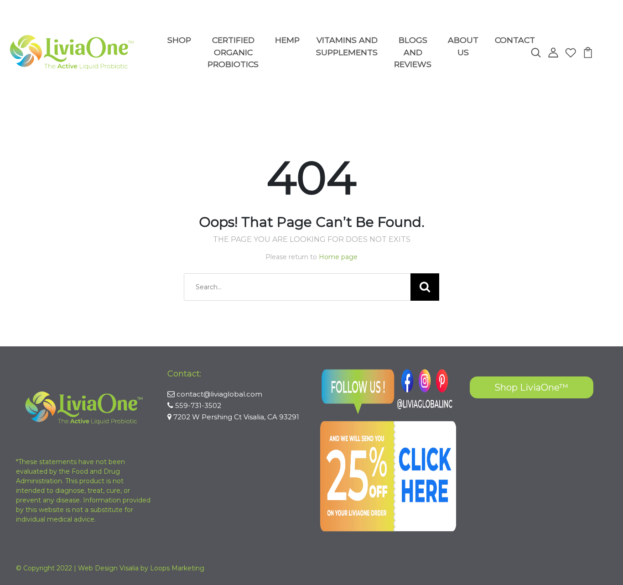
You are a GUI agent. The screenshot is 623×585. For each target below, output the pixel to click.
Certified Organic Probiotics (233, 52)
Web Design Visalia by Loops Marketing (141, 568)
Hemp (287, 40)
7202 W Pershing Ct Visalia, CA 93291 (236, 417)
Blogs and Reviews (412, 52)
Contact (515, 40)
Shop (179, 40)
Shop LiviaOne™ (531, 387)
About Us (463, 46)
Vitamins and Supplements (347, 46)
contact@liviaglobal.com (219, 394)
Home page (338, 257)
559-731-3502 (198, 405)
